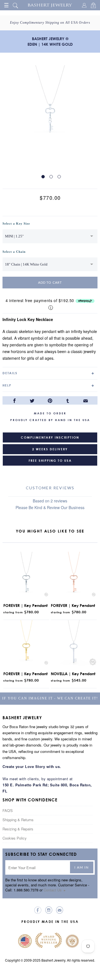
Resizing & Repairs (17, 828)
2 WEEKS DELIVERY (50, 449)
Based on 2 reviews (50, 501)
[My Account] (85, 5)
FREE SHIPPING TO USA (50, 461)
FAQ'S (7, 810)
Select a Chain (14, 251)
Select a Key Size (16, 223)
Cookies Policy (14, 838)
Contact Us (55, 890)
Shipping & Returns (18, 819)
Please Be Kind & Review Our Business (50, 507)
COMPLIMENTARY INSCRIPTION (50, 437)
